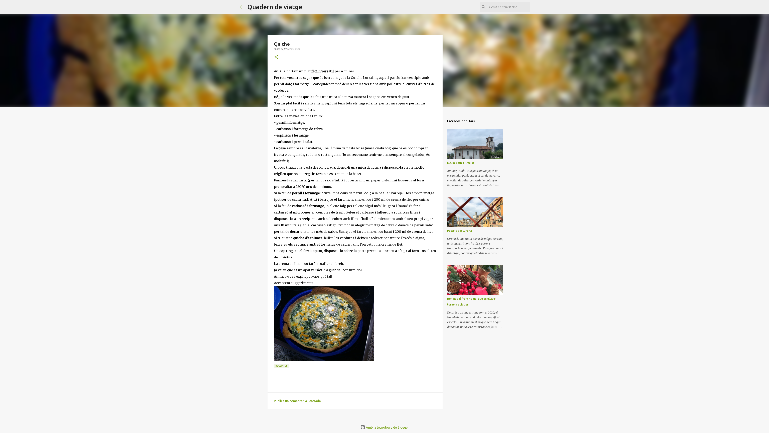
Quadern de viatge (274, 6)
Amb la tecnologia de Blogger (387, 427)
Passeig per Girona (459, 230)
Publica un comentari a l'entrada (297, 401)
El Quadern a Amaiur (460, 162)
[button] (276, 57)
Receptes (282, 365)
